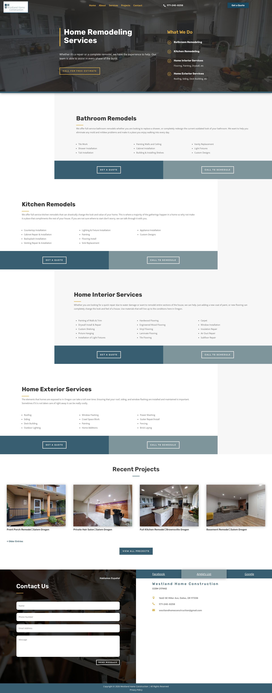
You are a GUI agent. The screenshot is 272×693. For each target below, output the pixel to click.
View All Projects (136, 551)
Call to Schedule (218, 170)
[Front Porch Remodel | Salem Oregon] (36, 506)
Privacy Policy (136, 689)
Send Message (107, 662)
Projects (125, 5)
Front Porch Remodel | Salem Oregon (28, 529)
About (102, 5)
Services (113, 5)
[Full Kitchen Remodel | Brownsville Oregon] (169, 506)
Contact (137, 5)
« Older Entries (15, 541)
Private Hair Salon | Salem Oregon (92, 529)
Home (92, 5)
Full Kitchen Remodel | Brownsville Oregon (164, 529)
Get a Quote (238, 5)
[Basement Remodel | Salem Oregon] (235, 506)
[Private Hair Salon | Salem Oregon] (102, 506)
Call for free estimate (80, 71)
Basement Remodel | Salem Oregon (226, 529)
